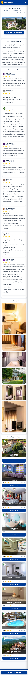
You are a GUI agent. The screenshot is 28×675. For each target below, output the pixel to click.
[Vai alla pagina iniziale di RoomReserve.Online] (7, 2)
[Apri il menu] (25, 2)
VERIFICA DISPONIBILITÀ (15, 672)
